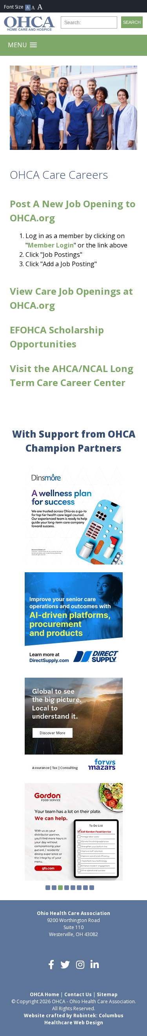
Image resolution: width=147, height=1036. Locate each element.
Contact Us (78, 994)
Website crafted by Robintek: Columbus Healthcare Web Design (73, 1019)
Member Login (51, 245)
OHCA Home (44, 994)
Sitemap (107, 994)
